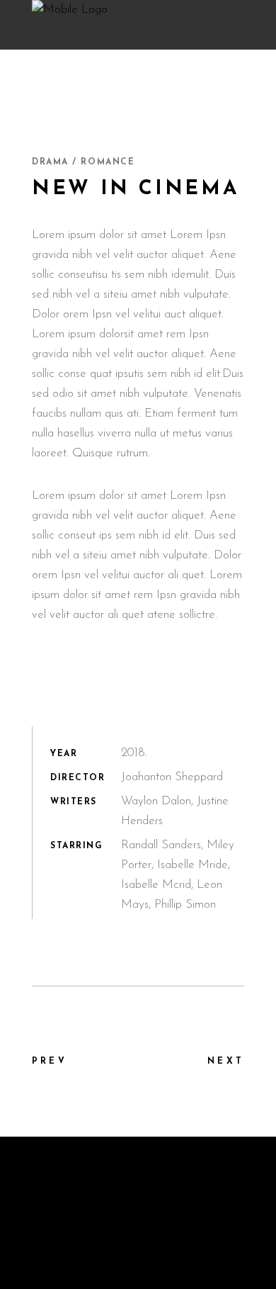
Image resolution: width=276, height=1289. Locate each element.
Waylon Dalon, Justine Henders (175, 811)
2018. (134, 753)
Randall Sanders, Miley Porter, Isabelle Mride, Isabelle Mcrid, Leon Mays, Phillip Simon (177, 875)
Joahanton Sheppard (172, 777)
